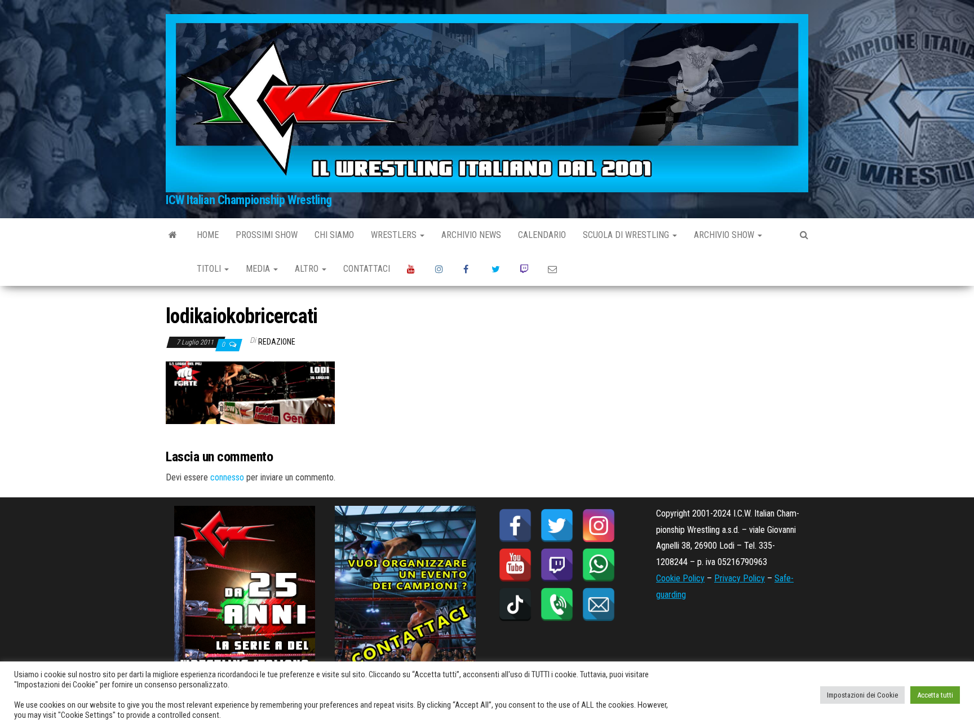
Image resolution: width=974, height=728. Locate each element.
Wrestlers (395, 235)
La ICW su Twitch (525, 269)
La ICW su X (497, 269)
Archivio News (471, 235)
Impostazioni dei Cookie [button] (862, 695)
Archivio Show (725, 235)
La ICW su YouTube (413, 269)
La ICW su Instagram (441, 269)
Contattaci (366, 268)
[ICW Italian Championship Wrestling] (172, 235)
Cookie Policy (680, 578)
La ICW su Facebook (469, 269)
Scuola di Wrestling (627, 235)
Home (208, 235)
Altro (308, 268)
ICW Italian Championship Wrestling (249, 200)
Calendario (542, 235)
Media (259, 268)
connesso (227, 477)
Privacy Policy (739, 578)
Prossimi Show (267, 235)
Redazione (276, 341)
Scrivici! (553, 269)
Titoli (210, 268)
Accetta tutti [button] (935, 695)
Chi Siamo (334, 235)
